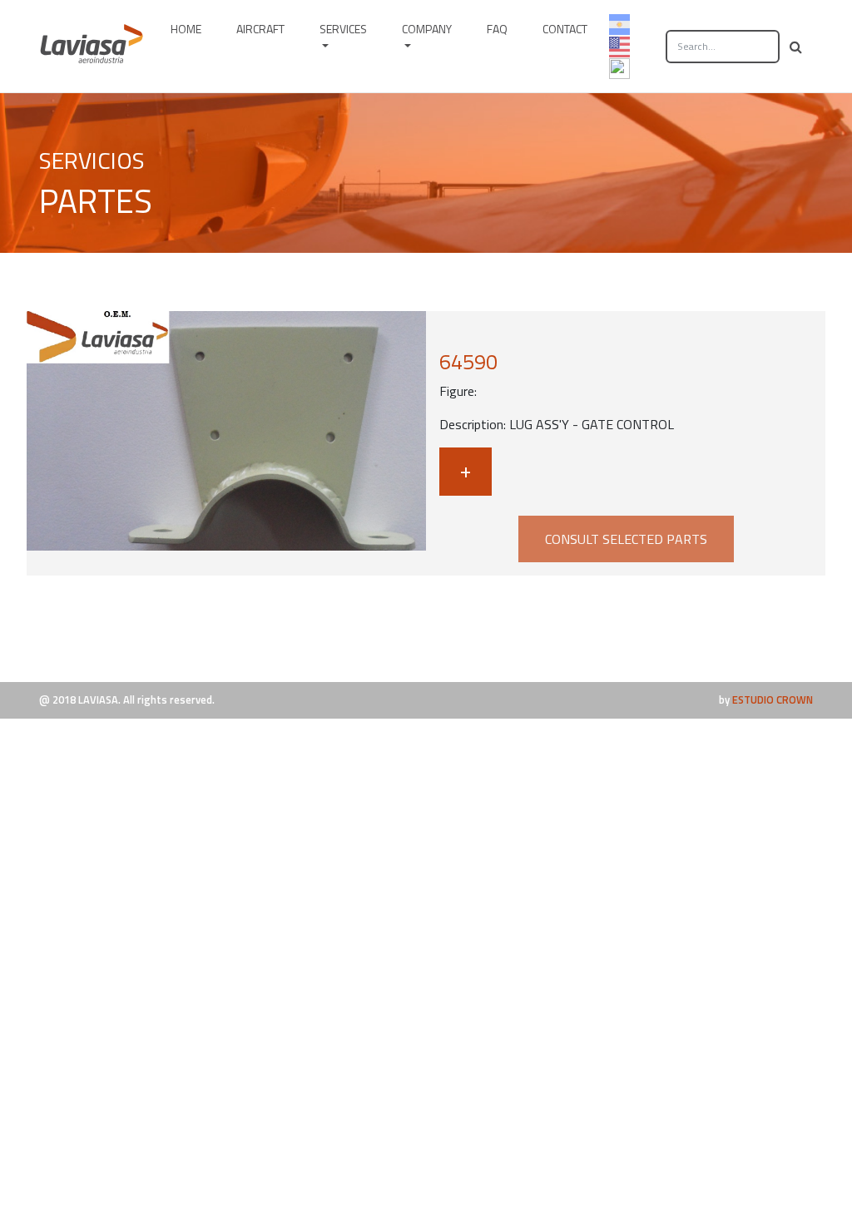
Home (186, 28)
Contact (564, 28)
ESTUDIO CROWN (772, 699)
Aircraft (260, 28)
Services (343, 28)
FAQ (497, 28)
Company (427, 28)
